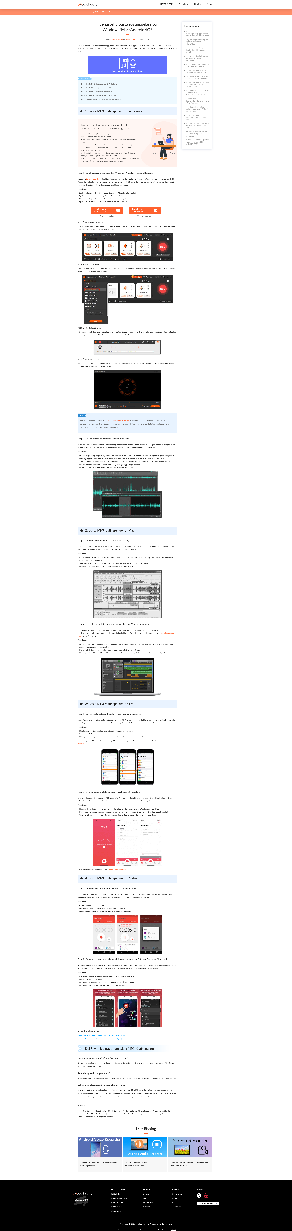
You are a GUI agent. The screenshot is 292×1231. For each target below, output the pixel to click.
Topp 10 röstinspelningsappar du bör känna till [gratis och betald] (197, 50)
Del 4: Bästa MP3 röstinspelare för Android (98, 95)
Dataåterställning (117, 1202)
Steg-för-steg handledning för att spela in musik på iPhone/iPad (197, 42)
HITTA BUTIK (166, 4)
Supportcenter (177, 1194)
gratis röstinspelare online (118, 420)
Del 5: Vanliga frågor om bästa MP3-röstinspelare (101, 99)
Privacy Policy (166, 1229)
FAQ (173, 1202)
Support (210, 4)
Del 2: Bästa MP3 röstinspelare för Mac (97, 88)
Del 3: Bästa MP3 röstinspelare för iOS (96, 92)
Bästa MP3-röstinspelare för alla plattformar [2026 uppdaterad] (196, 134)
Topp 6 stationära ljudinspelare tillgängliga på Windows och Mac (197, 126)
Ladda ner (100, 209)
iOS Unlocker (115, 1194)
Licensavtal (147, 1207)
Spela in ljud (91, 12)
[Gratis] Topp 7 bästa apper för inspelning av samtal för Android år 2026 (197, 142)
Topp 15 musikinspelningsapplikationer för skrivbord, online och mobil (197, 34)
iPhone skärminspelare (117, 870)
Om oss (146, 1194)
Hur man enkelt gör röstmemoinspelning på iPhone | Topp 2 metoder (197, 101)
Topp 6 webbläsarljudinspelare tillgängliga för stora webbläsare (197, 58)
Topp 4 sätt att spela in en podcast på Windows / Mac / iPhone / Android (197, 109)
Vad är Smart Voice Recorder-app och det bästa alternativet (101, 1035)
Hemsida (81, 12)
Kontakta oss (176, 1207)
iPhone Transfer (116, 1207)
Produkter (183, 4)
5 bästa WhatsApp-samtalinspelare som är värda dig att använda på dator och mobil (111, 1039)
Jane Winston (117, 39)
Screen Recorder (92, 179)
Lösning (197, 4)
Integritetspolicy (148, 1202)
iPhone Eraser (116, 1211)
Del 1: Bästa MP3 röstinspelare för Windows (99, 84)
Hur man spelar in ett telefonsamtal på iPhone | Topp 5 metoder (197, 117)
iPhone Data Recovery (119, 1198)
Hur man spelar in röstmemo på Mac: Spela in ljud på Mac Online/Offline (197, 85)
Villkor (145, 1198)
